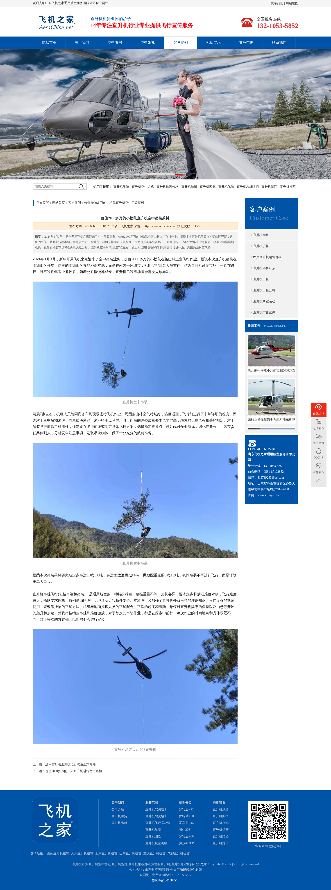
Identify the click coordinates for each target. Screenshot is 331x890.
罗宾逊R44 (186, 823)
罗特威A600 (187, 816)
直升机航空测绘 (156, 843)
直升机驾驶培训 (156, 816)
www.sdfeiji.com (268, 495)
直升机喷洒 (269, 186)
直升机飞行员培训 (157, 823)
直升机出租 (119, 823)
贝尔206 (184, 829)
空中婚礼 (148, 42)
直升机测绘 (153, 836)
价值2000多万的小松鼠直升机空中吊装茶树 (114, 202)
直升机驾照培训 (156, 809)
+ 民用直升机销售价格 (265, 257)
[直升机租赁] (165, 114)
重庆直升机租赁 (154, 853)
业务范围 (246, 42)
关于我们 (82, 42)
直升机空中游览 (143, 186)
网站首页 (49, 42)
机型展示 (213, 42)
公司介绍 (117, 809)
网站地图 (292, 3)
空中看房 (115, 42)
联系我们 (277, 3)
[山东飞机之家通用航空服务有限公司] (57, 28)
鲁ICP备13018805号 (165, 880)
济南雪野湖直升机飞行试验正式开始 (70, 764)
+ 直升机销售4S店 (262, 268)
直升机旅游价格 (167, 186)
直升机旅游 (121, 186)
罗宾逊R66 (186, 836)
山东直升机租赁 (130, 853)
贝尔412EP (186, 843)
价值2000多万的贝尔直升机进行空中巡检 (73, 771)
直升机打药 (288, 186)
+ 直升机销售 (259, 235)
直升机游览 (207, 186)
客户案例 (180, 42)
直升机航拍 (221, 816)
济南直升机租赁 (58, 853)
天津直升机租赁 (82, 853)
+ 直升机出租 (259, 279)
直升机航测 (153, 829)
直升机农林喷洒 (248, 186)
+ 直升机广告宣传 (262, 312)
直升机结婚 (189, 186)
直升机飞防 (226, 186)
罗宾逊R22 (186, 809)
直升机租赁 (119, 816)
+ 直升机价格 (259, 246)
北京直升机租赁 (106, 853)
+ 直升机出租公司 (262, 290)
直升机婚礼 (221, 823)
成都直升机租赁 (179, 853)
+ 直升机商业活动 (262, 301)
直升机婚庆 (221, 829)
